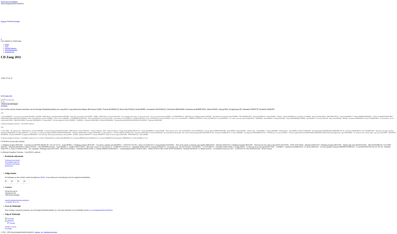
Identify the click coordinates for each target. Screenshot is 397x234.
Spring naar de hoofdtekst (9, 2)
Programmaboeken (11, 50)
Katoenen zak (9, 52)
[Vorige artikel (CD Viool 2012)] (198, 69)
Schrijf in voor (9, 227)
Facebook (10, 219)
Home (7, 44)
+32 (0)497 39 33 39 (12, 202)
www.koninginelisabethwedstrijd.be (101, 210)
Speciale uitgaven (10, 48)
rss (42, 232)
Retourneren (9, 166)
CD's (6, 46)
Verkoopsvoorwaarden (12, 160)
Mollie (43, 177)
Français (3, 21)
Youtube (12, 223)
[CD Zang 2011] (6, 96)
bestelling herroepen (50, 232)
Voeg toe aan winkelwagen (9, 104)
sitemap (37, 232)
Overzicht (4, 106)
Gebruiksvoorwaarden (12, 164)
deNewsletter (10, 228)
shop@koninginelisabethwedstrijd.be (17, 200)
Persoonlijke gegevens (12, 162)
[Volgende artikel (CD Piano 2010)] (198, 87)
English (17, 21)
